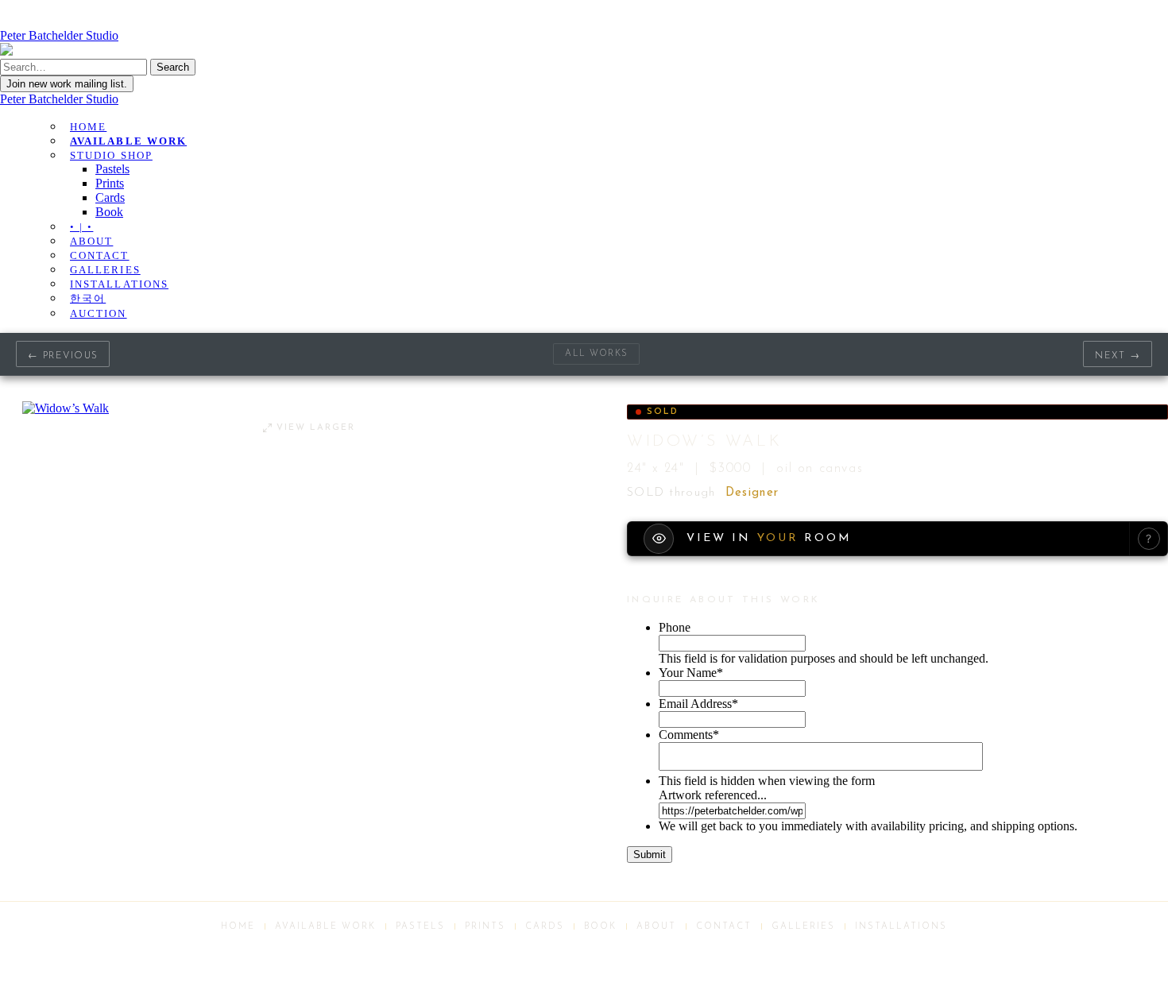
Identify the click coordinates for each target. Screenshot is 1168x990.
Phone (674, 627)
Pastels (112, 169)
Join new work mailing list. (66, 84)
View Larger (316, 427)
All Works (596, 354)
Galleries (105, 270)
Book (109, 211)
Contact (100, 255)
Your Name (691, 672)
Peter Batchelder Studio (59, 99)
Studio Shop (111, 155)
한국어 (88, 298)
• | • (81, 227)
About (91, 241)
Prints (109, 183)
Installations (119, 284)
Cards (110, 197)
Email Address (698, 703)
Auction (98, 313)
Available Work (128, 141)
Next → (1117, 356)
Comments (689, 734)
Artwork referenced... (713, 795)
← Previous (63, 356)
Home (88, 127)
